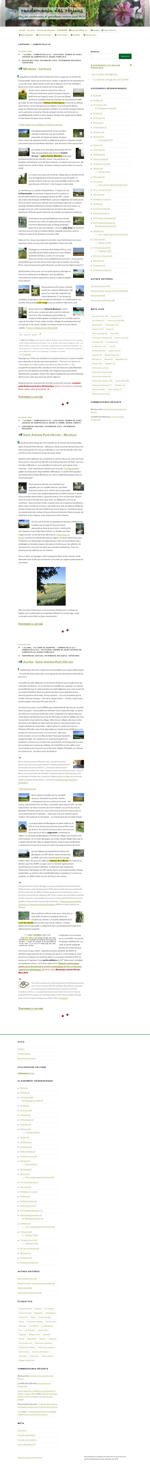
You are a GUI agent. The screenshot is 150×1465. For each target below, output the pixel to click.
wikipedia (27, 354)
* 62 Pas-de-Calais (101, 209)
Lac (112, 346)
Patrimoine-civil (48, 60)
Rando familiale (57, 57)
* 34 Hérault (98, 155)
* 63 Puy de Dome (100, 213)
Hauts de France (44, 35)
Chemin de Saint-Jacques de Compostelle (109, 291)
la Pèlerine (69, 468)
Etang (110, 329)
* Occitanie (58, 54)
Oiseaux (97, 364)
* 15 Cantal (97, 123)
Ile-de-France (61, 35)
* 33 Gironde (98, 150)
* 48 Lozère (98, 195)
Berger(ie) (97, 325)
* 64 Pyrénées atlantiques (104, 218)
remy (20, 1412)
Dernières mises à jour (27, 1058)
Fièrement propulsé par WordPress (30, 1458)
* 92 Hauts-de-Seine (101, 270)
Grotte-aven (121, 338)
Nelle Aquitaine (26, 35)
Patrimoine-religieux (70, 60)
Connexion (22, 1431)
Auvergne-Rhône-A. (78, 30)
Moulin (109, 359)
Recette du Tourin (28, 789)
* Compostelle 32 (42, 54)
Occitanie (76, 35)
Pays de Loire (90, 35)
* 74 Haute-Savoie (101, 248)
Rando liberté (73, 423)
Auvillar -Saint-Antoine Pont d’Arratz (48, 662)
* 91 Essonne (98, 266)
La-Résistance (99, 346)
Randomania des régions (52, 10)
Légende (97, 355)
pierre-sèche (122, 381)
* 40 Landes (98, 177)
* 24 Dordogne (99, 127)
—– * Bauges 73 (103, 243)
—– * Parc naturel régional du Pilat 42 (111, 185)
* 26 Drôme (98, 132)
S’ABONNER (62, 30)
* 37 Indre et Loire (101, 164)
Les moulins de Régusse (104, 74)
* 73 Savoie (98, 239)
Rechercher (95, 52)
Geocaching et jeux (100, 286)
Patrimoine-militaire (101, 376)
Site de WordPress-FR (27, 1445)
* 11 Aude (97, 113)
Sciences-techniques (102, 385)
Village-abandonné (101, 394)
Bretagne (96, 30)
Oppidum (110, 364)
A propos (31, 30)
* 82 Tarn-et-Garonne (44, 647)
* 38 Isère (97, 169)
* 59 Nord (97, 204)
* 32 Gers (26, 54)
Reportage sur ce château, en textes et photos (41, 124)
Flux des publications (26, 1435)
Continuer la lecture (30, 396)
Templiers (119, 385)
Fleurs (114, 333)
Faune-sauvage (99, 333)
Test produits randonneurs (103, 300)
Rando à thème (57, 423)
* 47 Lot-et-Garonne (101, 190)
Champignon (112, 325)
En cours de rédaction (46, 30)
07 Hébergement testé (105, 108)
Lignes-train (114, 351)
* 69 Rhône (98, 231)
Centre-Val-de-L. (110, 30)
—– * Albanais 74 (103, 251)
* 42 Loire (97, 182)
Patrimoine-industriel (102, 372)
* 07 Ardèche (99, 105)
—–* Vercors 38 (102, 172)
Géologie (97, 342)
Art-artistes (98, 321)
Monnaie (97, 359)
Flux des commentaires (27, 1440)
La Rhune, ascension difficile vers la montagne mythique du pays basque (38, 1397)
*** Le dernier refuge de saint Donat (110, 79)
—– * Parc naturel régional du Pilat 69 (111, 234)
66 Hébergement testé (105, 226)
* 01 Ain (96, 96)
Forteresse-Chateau (32, 426)
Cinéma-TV (98, 329)
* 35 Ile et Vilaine (100, 159)
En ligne (26, 1073)
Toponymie (27, 62)
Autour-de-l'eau (30, 60)
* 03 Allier (97, 100)
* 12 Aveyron (98, 118)
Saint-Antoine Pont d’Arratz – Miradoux (50, 435)
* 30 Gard (98, 137)
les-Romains (99, 351)
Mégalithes (121, 359)
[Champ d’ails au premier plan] (51, 586)
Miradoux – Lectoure (37, 69)
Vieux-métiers (115, 389)
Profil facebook (24, 1054)
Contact (21, 1049)
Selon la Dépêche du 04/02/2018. (43, 328)
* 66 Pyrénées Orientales (103, 223)
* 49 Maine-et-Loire (101, 199)
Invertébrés (112, 342)
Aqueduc (116, 316)
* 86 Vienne (98, 261)
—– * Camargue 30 (104, 140)
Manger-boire (112, 355)
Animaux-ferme (100, 316)
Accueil (22, 30)
